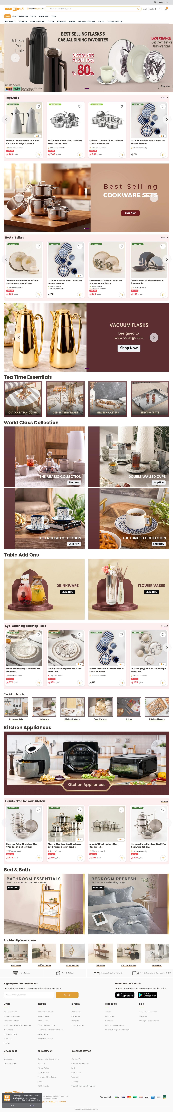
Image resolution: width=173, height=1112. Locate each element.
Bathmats (109, 1021)
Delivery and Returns (80, 1063)
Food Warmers (101, 719)
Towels (108, 1012)
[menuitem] (20, 16)
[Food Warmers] (100, 707)
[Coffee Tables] (44, 953)
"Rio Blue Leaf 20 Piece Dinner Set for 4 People (147, 282)
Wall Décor (8, 1030)
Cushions (8, 1039)
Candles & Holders (12, 1021)
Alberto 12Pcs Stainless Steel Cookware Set (103, 845)
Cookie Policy (43, 1072)
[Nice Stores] (14, 9)
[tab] (84, 89)
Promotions (76, 1072)
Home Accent (72, 965)
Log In (151, 9)
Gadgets (75, 1021)
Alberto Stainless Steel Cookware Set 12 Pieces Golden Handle (64, 845)
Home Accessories (12, 1016)
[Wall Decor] (16, 953)
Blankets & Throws (45, 1039)
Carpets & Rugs (10, 1034)
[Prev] (15, 57)
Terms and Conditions (47, 1077)
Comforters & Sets (45, 1012)
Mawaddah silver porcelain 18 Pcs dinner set (23, 670)
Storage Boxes (77, 1025)
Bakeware (44, 719)
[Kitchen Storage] (157, 707)
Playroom (143, 1016)
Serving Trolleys (128, 965)
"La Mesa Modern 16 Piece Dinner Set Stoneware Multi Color (22, 282)
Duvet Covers (43, 1016)
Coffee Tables (44, 965)
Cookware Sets (16, 719)
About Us (41, 1063)
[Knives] (129, 707)
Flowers (7, 1043)
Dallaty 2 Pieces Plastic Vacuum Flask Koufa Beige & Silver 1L (22, 142)
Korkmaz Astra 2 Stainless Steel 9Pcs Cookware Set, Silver (22, 845)
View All (164, 98)
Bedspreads (43, 1034)
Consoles (100, 965)
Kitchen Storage (157, 719)
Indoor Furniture (10, 1012)
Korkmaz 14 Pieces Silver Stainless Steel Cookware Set (65, 142)
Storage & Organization (149, 1021)
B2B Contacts (43, 1086)
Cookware (75, 1012)
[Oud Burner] (157, 953)
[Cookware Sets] (16, 707)
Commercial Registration (48, 1059)
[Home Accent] (72, 953)
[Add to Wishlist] (38, 106)
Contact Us (76, 1059)
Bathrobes (109, 1016)
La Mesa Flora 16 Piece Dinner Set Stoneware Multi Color (105, 282)
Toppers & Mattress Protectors (50, 1030)
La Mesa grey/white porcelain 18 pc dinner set (148, 670)
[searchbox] (93, 8)
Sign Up (67, 995)
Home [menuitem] (7, 16)
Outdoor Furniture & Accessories (17, 1025)
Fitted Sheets (43, 1021)
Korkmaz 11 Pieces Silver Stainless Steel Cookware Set (106, 142)
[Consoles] (100, 953)
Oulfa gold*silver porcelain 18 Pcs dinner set (64, 670)
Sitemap (75, 1081)
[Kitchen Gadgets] (72, 707)
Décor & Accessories (148, 1012)
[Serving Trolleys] (129, 953)
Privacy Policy (43, 1068)
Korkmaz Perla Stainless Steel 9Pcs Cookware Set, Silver (148, 845)
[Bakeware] (44, 707)
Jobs (40, 1081)
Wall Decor (16, 965)
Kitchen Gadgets (72, 719)
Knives (129, 719)
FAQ (73, 1068)
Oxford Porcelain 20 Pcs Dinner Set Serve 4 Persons (148, 142)
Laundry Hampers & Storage (117, 1030)
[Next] (157, 57)
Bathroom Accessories (115, 1025)
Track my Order (10, 1063)
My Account (8, 1059)
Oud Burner (157, 965)
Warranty (75, 1077)
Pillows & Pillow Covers (47, 1025)
